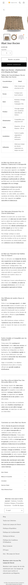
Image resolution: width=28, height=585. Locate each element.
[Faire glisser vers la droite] (26, 37)
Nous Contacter (7, 546)
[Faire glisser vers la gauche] (1, 37)
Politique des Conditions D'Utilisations (10, 541)
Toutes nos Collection (9, 520)
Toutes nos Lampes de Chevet (12, 524)
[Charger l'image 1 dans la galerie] (7, 37)
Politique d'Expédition (9, 528)
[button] (4, 3)
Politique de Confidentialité (11, 532)
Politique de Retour (9, 536)
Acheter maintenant (14, 64)
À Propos (6, 550)
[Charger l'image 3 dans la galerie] (21, 37)
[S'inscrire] (22, 510)
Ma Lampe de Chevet (13, 582)
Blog (4, 516)
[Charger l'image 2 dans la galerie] (14, 37)
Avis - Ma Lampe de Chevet (11, 554)
